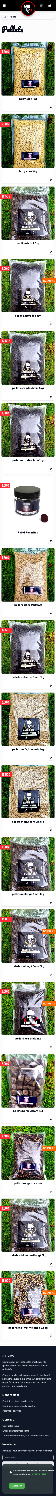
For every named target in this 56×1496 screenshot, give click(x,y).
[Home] (4, 17)
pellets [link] (13, 16)
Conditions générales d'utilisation (19, 1405)
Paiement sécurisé (11, 1410)
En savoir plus (39, 1473)
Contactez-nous (10, 1425)
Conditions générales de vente (17, 1401)
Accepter (17, 1485)
